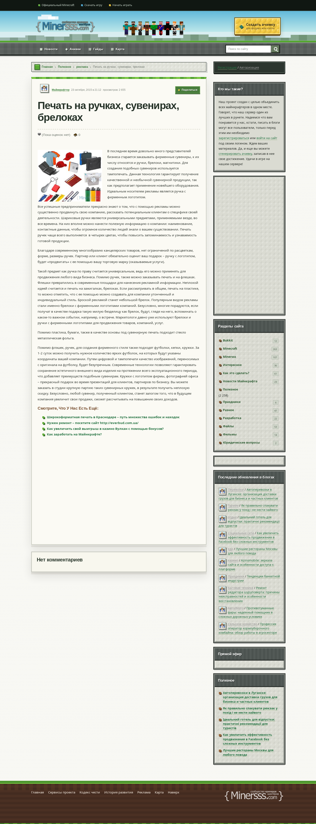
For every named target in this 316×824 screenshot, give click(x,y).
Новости (49, 49)
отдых (232, 517)
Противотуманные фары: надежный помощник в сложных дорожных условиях (246, 612)
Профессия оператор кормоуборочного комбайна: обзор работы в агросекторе (248, 628)
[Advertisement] (119, 490)
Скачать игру (93, 5)
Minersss (229, 357)
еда (230, 549)
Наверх (173, 792)
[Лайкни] (39, 134)
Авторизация (249, 67)
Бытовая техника (240, 588)
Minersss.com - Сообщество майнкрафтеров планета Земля (254, 795)
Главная (37, 792)
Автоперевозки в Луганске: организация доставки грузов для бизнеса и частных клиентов (248, 493)
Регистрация (227, 67)
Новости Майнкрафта (240, 381)
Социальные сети (241, 533)
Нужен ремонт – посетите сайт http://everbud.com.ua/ (92, 423)
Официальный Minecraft (58, 5)
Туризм (233, 505)
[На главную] (65, 26)
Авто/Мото (236, 608)
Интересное (232, 365)
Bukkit (228, 340)
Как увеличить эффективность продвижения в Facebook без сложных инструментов (249, 537)
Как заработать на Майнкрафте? (74, 434)
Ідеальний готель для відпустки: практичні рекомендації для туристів (249, 521)
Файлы (228, 426)
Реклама (143, 792)
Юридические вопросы (241, 442)
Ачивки (73, 49)
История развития (118, 792)
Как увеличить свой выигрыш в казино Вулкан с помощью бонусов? (105, 428)
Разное (228, 410)
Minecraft (230, 348)
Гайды (96, 49)
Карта (117, 49)
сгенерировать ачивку (235, 154)
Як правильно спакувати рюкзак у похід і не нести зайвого (253, 507)
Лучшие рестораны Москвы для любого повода (253, 551)
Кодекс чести (90, 792)
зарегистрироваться (234, 138)
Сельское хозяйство (242, 624)
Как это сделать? (236, 373)
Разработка (232, 418)
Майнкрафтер (60, 89)
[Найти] (275, 49)
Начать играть (122, 5)
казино (233, 560)
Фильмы (230, 434)
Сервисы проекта (61, 792)
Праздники (232, 402)
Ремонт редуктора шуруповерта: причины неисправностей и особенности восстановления (249, 594)
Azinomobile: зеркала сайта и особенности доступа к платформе (246, 564)
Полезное (230, 389)
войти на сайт (266, 138)
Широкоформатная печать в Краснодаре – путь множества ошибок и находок (113, 417)
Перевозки (236, 489)
